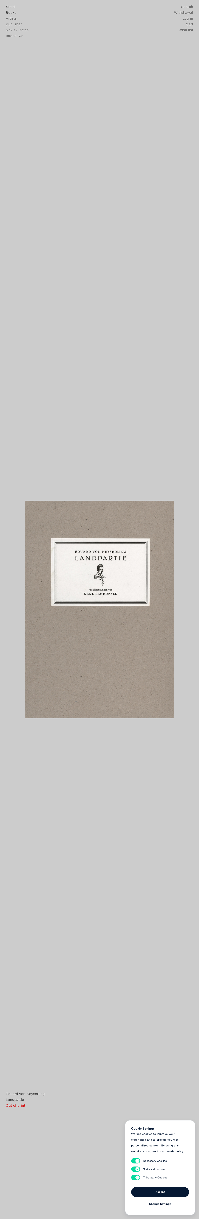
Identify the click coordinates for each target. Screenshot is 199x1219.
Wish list (186, 30)
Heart (69, 609)
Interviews (14, 36)
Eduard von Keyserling (25, 1094)
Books (11, 13)
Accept (160, 1191)
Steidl (11, 7)
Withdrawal (183, 13)
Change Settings (160, 1203)
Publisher (14, 24)
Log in (188, 18)
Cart (189, 24)
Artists (11, 18)
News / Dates (17, 30)
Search (187, 7)
